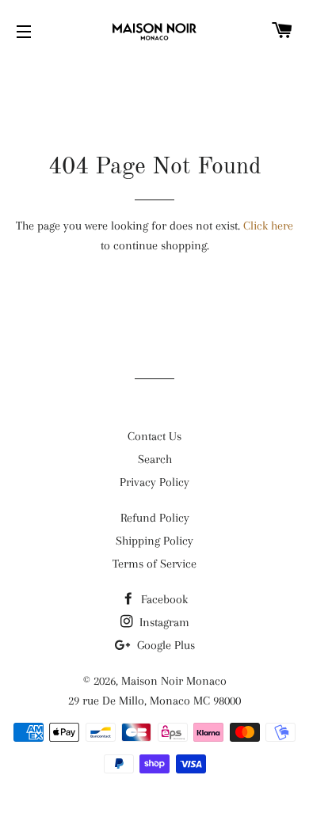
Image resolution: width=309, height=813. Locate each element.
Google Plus (164, 645)
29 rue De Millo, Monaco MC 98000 (154, 700)
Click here (268, 225)
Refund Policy (154, 518)
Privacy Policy (154, 482)
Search (155, 459)
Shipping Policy (154, 541)
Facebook (163, 599)
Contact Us (154, 436)
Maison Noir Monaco (174, 681)
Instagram (162, 622)
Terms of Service (154, 564)
